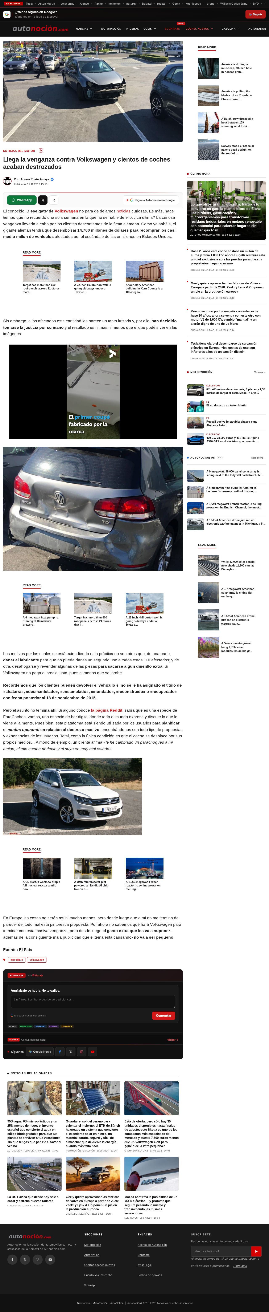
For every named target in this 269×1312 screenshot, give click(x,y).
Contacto (144, 1254)
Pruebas (132, 28)
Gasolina (228, 28)
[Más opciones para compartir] (53, 200)
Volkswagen (66, 211)
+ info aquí (240, 1265)
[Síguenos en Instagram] (81, 1051)
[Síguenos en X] (70, 1051)
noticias (124, 211)
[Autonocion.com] (40, 28)
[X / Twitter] (25, 1260)
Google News (42, 1051)
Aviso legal (145, 1265)
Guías (148, 28)
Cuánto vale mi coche (98, 1275)
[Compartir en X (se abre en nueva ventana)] (42, 200)
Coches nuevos (197, 28)
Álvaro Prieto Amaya (35, 179)
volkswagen (37, 959)
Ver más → (260, 372)
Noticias (82, 28)
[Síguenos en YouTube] (92, 1051)
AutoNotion (257, 28)
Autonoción (83, 1303)
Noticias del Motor (19, 151)
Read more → (258, 457)
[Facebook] (12, 1260)
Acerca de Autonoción (152, 1244)
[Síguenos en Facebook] (60, 1051)
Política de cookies (150, 1275)
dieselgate (17, 959)
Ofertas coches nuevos (99, 1265)
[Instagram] (38, 1260)
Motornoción (111, 28)
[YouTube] (50, 1260)
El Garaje (172, 28)
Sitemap (89, 1285)
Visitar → (172, 1039)
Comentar (163, 1015)
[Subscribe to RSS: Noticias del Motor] (41, 150)
